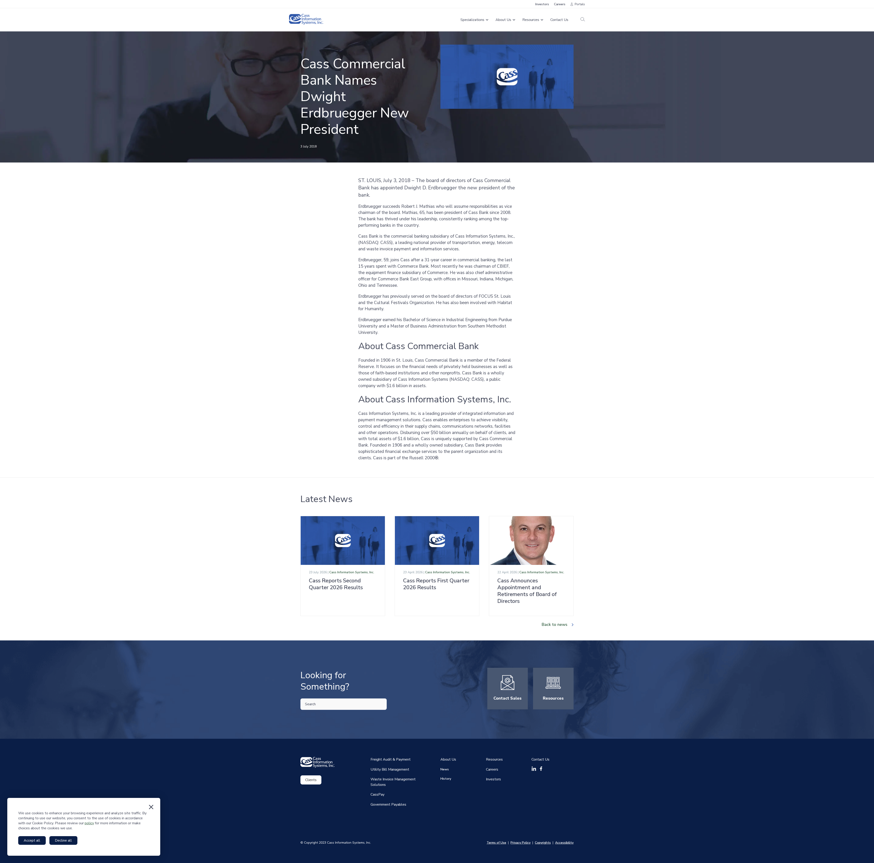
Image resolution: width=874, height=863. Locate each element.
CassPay (377, 794)
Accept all (32, 840)
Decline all (63, 840)
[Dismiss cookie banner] (151, 807)
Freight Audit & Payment (391, 759)
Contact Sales (507, 698)
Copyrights (543, 842)
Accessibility (564, 842)
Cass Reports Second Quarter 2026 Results (336, 584)
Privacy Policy (521, 842)
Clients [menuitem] (311, 779)
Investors (542, 4)
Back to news (554, 624)
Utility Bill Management (390, 769)
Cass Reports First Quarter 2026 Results (436, 584)
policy (89, 823)
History (445, 779)
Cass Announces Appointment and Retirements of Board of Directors (527, 590)
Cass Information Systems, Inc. (351, 572)
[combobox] (343, 704)
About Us (448, 759)
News (444, 769)
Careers (559, 4)
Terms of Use (496, 842)
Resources (553, 698)
